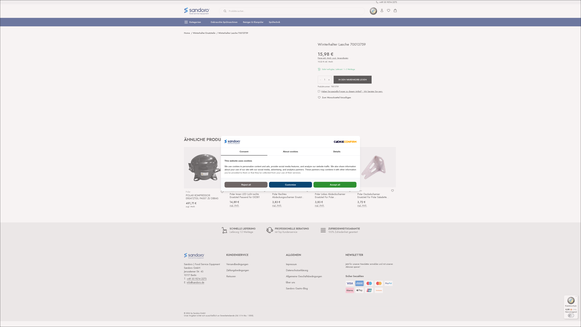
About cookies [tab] (290, 151)
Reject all (246, 184)
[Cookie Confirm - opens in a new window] (345, 142)
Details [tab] (336, 151)
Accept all (335, 184)
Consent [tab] (244, 151)
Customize (290, 184)
